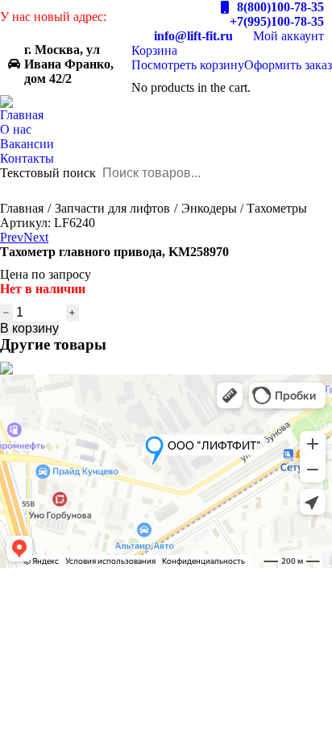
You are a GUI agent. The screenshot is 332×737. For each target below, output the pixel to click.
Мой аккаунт (288, 36)
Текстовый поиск (48, 173)
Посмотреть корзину (187, 65)
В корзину (29, 328)
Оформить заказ (288, 65)
